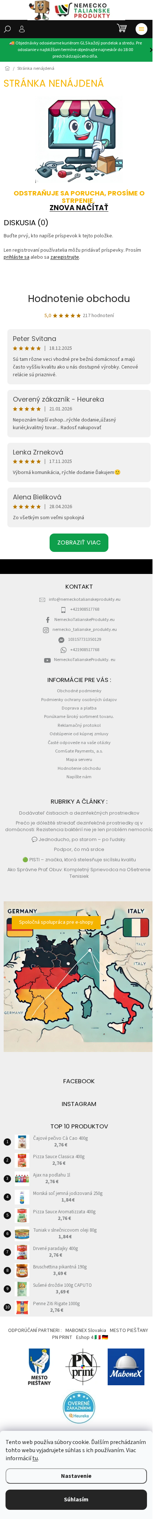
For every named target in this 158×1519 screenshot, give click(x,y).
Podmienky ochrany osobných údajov (79, 699)
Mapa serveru (79, 759)
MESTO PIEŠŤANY (129, 1330)
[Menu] (141, 29)
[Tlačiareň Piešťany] (82, 1367)
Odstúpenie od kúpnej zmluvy (79, 733)
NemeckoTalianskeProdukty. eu (84, 659)
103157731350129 (84, 639)
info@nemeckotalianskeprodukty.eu (85, 599)
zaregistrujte (64, 257)
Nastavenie (76, 1476)
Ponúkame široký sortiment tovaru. (79, 716)
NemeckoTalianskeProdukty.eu (84, 619)
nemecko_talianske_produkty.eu (85, 629)
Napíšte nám (79, 776)
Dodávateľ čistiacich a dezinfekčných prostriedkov (79, 813)
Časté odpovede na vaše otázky (79, 742)
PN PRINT (62, 1337)
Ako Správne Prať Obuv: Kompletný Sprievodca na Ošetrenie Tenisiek (79, 872)
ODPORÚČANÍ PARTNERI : (35, 1330)
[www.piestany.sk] (39, 1367)
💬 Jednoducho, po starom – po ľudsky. (79, 839)
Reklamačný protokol (79, 725)
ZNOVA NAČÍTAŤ (79, 208)
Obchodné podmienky (79, 690)
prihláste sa (16, 257)
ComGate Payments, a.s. (79, 751)
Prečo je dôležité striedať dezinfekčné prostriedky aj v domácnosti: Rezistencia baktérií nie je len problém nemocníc (79, 826)
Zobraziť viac (79, 542)
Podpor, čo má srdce (79, 849)
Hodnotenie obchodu (79, 298)
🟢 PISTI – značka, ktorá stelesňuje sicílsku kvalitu (79, 860)
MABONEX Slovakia (85, 1330)
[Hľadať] (7, 29)
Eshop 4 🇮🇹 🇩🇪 (92, 1337)
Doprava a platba (79, 708)
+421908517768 (84, 609)
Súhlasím (76, 1499)
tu (35, 1458)
